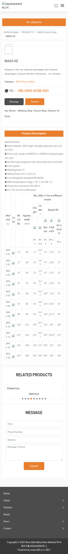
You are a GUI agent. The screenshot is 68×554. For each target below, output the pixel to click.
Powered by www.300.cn (30, 549)
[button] (22, 399)
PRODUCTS (28, 32)
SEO (47, 549)
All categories (34, 22)
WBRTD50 (34, 394)
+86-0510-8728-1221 (33, 91)
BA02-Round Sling (47, 32)
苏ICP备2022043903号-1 (34, 546)
